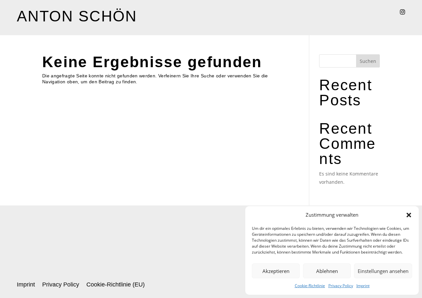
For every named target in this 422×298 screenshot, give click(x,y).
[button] (409, 215)
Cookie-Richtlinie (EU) (115, 285)
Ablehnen (327, 271)
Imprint (363, 285)
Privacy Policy (340, 285)
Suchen (368, 61)
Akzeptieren (275, 271)
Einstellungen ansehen (383, 271)
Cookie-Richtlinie (310, 285)
